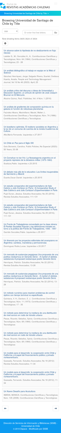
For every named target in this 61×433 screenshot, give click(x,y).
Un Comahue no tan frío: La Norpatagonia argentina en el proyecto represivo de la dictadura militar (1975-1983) (30, 158)
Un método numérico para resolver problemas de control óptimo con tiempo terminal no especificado (29, 293)
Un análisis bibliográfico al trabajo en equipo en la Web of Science (29, 71)
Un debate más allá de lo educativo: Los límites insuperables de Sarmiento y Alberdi (31, 172)
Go (55, 32)
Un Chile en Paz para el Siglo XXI (19, 142)
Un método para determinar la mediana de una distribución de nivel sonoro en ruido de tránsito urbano (30, 313)
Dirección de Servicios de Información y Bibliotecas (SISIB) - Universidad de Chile (30, 424)
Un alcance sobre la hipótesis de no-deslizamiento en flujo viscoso (30, 51)
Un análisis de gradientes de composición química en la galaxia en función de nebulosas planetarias (29, 107)
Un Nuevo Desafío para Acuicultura (19, 391)
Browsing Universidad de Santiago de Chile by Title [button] (25, 13)
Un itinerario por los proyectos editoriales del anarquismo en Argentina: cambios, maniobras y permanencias (31, 241)
